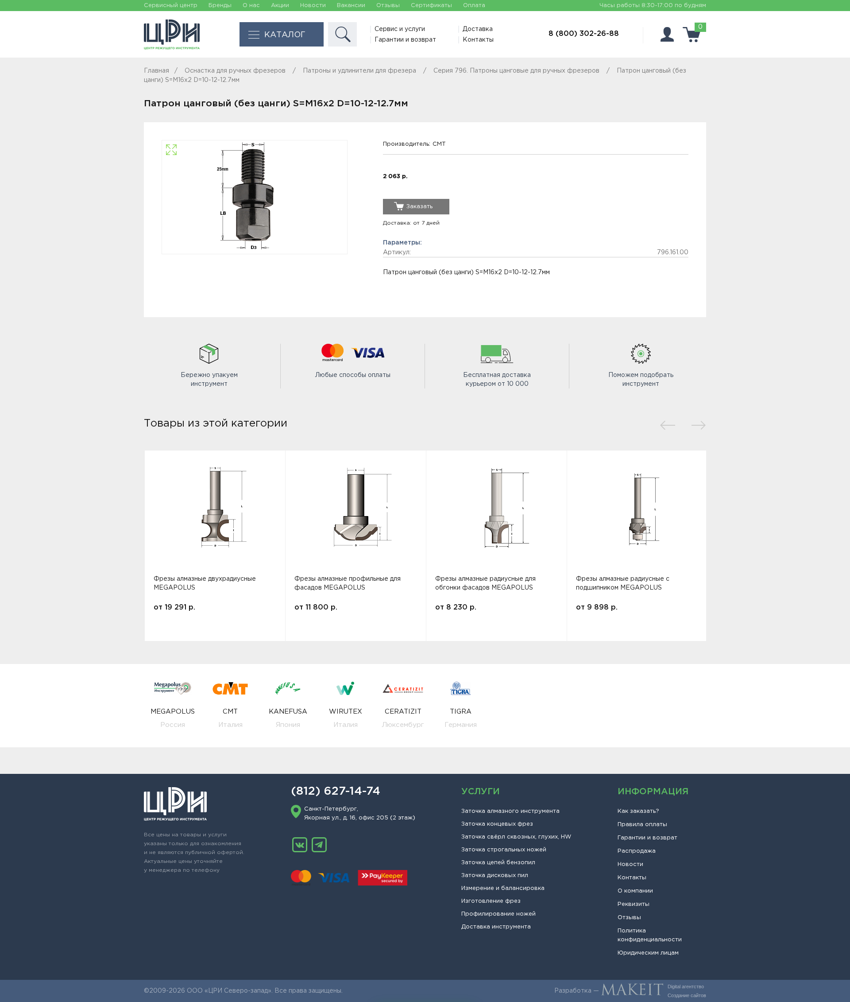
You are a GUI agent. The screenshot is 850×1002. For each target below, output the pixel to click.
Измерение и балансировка (503, 888)
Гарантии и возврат (405, 40)
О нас (251, 5)
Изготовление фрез (491, 901)
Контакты (478, 40)
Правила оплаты (642, 824)
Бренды (220, 5)
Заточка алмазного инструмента (510, 811)
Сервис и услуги (400, 29)
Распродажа (637, 851)
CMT (439, 144)
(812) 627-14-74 (335, 791)
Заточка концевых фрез (497, 824)
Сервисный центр (170, 5)
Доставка (478, 29)
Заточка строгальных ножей (503, 849)
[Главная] (172, 34)
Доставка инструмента (496, 926)
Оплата (474, 5)
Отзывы (388, 5)
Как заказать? (638, 811)
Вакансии (351, 5)
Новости (313, 5)
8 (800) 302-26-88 (584, 34)
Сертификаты (431, 5)
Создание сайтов (687, 995)
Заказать (419, 206)
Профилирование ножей (498, 914)
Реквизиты (633, 904)
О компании (635, 891)
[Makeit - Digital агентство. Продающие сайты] (632, 990)
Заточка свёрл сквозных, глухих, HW (516, 837)
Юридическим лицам (648, 953)
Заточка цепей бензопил (498, 862)
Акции (280, 5)
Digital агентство (686, 986)
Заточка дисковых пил (494, 875)
